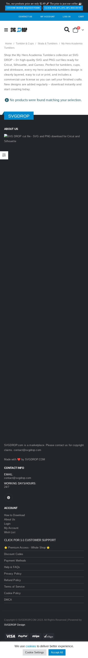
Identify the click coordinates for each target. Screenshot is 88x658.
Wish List (9, 532)
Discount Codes (13, 554)
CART (81, 16)
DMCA (8, 599)
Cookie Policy (12, 593)
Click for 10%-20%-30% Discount (63, 8)
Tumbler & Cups (25, 43)
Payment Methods (15, 560)
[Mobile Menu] (7, 29)
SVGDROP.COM (35, 459)
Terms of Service (14, 586)
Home (8, 43)
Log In (66, 16)
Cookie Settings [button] (34, 652)
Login (7, 523)
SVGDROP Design (14, 624)
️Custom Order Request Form (23, 8)
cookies (31, 646)
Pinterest (9, 497)
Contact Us (25, 16)
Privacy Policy (12, 573)
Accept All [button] (57, 652)
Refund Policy (12, 580)
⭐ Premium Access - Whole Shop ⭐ (27, 547)
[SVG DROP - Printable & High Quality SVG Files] (19, 30)
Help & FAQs (12, 567)
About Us (9, 519)
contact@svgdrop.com (27, 450)
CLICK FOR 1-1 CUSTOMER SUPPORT (30, 540)
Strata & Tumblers (48, 43)
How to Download (14, 515)
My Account (48, 16)
